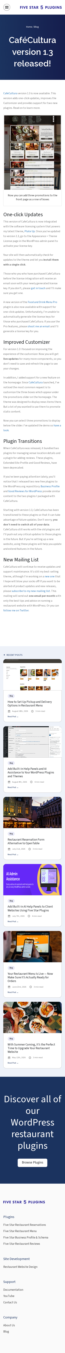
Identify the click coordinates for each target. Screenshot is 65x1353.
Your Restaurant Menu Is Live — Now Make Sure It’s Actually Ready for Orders (30, 977)
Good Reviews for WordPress (25, 491)
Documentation (13, 1290)
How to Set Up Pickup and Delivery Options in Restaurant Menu (30, 704)
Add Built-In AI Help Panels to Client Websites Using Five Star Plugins (30, 908)
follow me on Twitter (16, 610)
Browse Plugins (32, 1162)
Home (29, 27)
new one (50, 576)
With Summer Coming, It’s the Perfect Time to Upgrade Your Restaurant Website (31, 1048)
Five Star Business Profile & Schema (25, 1237)
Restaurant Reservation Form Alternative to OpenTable (26, 841)
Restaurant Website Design (20, 1267)
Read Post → (13, 716)
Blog (36, 27)
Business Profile (50, 486)
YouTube (8, 1296)
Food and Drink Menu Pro (42, 302)
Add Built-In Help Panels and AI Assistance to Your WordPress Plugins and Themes (31, 772)
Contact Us (10, 1302)
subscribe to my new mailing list (31, 591)
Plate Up (29, 231)
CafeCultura (10, 93)
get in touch (38, 288)
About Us (9, 1325)
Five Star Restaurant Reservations (24, 1225)
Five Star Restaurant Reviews (21, 1244)
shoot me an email (39, 326)
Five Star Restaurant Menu (20, 1231)
